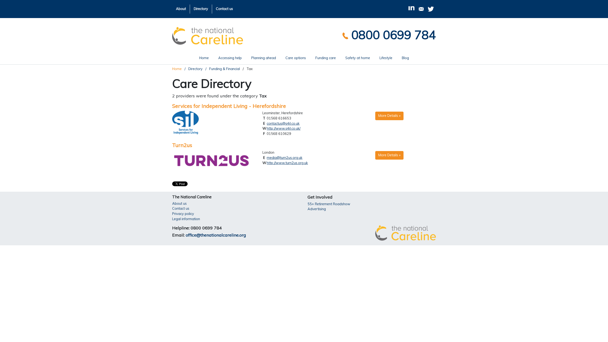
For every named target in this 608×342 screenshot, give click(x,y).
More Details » (389, 116)
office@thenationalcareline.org (216, 235)
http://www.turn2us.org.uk (287, 163)
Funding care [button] (325, 58)
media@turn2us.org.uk (284, 158)
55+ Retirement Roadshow (329, 204)
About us (179, 203)
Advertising (317, 209)
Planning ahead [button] (263, 58)
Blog (405, 58)
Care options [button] (295, 58)
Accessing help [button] (230, 58)
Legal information (186, 219)
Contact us (224, 9)
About (181, 9)
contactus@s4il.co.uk (283, 123)
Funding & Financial (224, 69)
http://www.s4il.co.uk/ (283, 128)
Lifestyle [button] (386, 58)
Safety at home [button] (357, 58)
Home (206, 58)
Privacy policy (183, 214)
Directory (201, 9)
